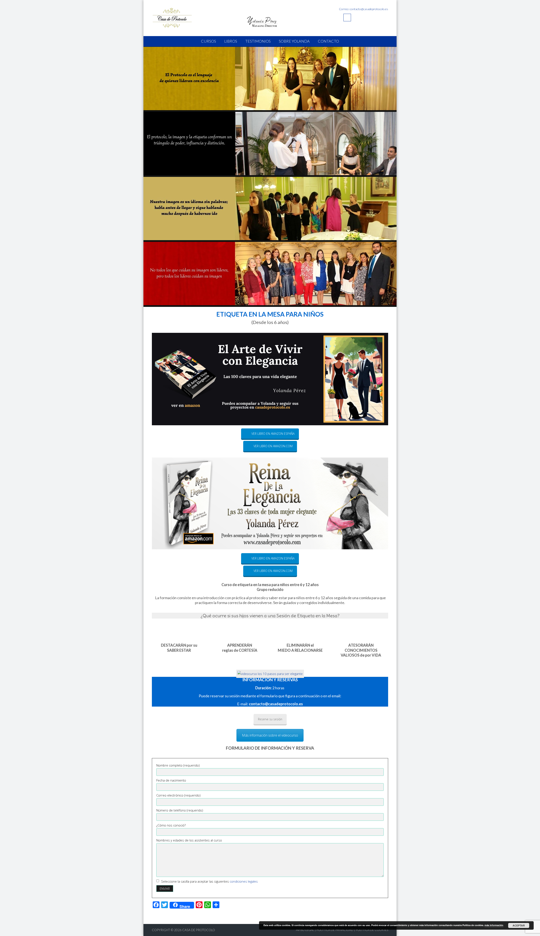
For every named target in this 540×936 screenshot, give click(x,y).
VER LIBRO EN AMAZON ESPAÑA (272, 434)
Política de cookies (372, 930)
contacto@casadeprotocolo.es (276, 704)
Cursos (208, 41)
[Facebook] (347, 17)
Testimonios (258, 41)
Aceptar (519, 925)
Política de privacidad (334, 930)
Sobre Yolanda (294, 41)
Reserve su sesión (270, 719)
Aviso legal (305, 930)
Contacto (328, 41)
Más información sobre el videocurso (270, 735)
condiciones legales (243, 881)
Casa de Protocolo (198, 930)
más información (494, 925)
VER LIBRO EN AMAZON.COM (273, 446)
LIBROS (230, 41)
